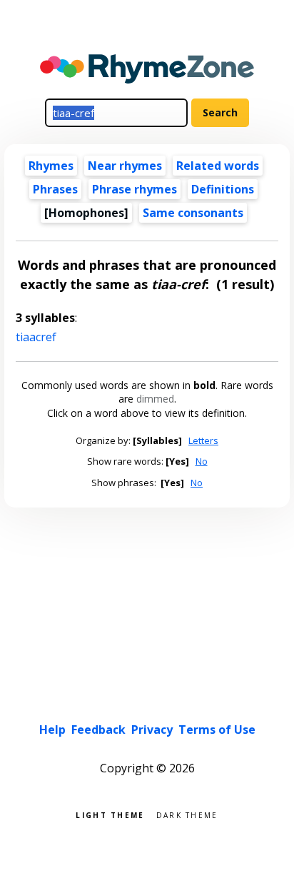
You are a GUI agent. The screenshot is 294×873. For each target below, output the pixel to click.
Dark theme (187, 814)
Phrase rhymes (134, 189)
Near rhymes (125, 165)
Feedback (98, 729)
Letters (203, 440)
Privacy (152, 729)
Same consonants (193, 213)
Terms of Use (216, 729)
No (202, 461)
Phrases (55, 189)
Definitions (222, 189)
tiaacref (36, 337)
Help (52, 729)
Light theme (110, 814)
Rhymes (51, 165)
